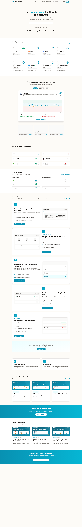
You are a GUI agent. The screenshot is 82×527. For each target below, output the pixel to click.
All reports (67, 378)
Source (30, 134)
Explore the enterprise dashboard (40, 459)
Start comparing (46, 252)
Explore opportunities (19, 223)
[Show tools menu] (44, 1)
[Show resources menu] (50, 1)
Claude (47, 88)
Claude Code (41, 88)
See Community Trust (47, 307)
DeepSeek (35, 88)
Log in (63, 1)
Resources (48, 1)
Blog (39, 1)
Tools (43, 1)
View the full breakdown (40, 119)
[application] (41, 106)
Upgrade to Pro (40, 349)
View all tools (66, 198)
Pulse (36, 1)
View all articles (66, 424)
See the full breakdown (65, 174)
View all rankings (66, 43)
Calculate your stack (18, 280)
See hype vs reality (18, 336)
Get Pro (67, 1)
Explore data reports (40, 414)
